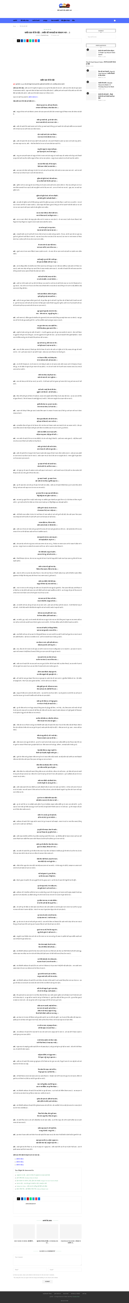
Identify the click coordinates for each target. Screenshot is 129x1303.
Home (14, 26)
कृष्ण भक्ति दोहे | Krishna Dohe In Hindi (27, 1178)
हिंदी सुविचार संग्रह (65, 20)
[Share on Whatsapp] (30, 40)
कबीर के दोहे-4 (20, 1165)
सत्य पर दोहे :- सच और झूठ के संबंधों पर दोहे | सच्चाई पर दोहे (32, 1183)
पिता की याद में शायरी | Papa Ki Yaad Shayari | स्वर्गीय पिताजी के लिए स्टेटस (106, 73)
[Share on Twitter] (25, 40)
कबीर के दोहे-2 (20, 1162)
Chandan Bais (76, 1296)
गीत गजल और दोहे (23, 26)
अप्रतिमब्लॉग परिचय (47, 1293)
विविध (73, 20)
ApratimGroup (44, 35)
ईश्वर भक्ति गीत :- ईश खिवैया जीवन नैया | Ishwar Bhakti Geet (32, 1189)
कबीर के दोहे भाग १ (33, 97)
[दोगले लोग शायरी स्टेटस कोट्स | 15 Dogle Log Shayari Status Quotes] (91, 53)
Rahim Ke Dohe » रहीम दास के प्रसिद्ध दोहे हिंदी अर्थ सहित (32, 1186)
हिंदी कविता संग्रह (25, 20)
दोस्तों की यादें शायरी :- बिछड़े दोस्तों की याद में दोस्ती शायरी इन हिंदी (106, 96)
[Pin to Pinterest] (27, 40)
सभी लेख (84, 1293)
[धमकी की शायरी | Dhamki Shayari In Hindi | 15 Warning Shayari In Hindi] (91, 85)
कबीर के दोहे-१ (20, 1159)
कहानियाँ (15, 20)
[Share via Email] (39, 40)
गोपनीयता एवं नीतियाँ (75, 1293)
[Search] (112, 20)
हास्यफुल (45, 20)
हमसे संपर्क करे (57, 1293)
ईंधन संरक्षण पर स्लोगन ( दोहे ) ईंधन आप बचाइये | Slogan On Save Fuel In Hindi (37, 1180)
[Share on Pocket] (36, 40)
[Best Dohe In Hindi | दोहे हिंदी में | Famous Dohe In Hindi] (24, 1231)
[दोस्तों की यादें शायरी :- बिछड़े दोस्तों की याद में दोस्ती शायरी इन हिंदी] (91, 96)
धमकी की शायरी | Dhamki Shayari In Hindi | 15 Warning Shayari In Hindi (106, 85)
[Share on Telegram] (33, 40)
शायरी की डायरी (35, 20)
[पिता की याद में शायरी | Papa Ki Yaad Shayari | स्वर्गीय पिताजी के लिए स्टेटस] (91, 74)
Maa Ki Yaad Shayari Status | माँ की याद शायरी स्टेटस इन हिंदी (101, 63)
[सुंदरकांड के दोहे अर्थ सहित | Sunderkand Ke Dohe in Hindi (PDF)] (47, 1231)
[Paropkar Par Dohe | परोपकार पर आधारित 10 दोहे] (71, 1231)
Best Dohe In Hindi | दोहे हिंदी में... (24, 1241)
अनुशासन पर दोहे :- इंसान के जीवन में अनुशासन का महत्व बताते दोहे (33, 1175)
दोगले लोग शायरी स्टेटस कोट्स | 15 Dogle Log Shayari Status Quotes (106, 52)
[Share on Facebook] (22, 40)
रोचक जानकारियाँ (55, 20)
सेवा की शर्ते (65, 1293)
